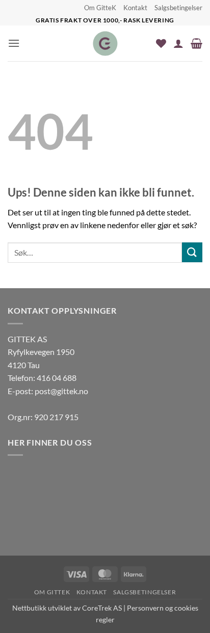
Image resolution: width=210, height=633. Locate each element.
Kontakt (135, 8)
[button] (14, 43)
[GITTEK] (105, 43)
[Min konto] (178, 43)
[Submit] (192, 252)
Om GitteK (100, 8)
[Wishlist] (161, 43)
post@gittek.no (61, 391)
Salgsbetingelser (178, 8)
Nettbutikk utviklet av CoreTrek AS (67, 607)
